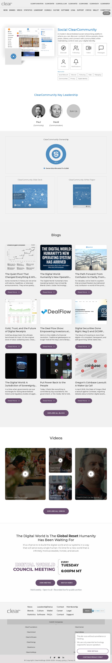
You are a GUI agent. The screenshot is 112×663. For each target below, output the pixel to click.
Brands (12, 10)
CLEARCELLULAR (61, 3)
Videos (19, 10)
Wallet (96, 10)
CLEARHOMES (83, 3)
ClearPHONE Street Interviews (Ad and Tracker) (58, 495)
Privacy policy (61, 660)
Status (88, 10)
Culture (56, 10)
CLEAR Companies (56, 622)
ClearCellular (79, 632)
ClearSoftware (31, 637)
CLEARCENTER (49, 3)
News (6, 10)
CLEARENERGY (105, 3)
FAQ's (49, 615)
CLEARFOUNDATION (37, 3)
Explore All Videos (56, 511)
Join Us (73, 111)
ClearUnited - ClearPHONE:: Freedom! (60, 469)
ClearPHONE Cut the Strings (87, 497)
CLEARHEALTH (94, 3)
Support (80, 10)
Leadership (38, 10)
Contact (60, 615)
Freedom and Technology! (17, 497)
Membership (72, 607)
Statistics (28, 10)
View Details (92, 651)
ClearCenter (79, 627)
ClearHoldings (31, 652)
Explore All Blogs (56, 413)
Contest (60, 607)
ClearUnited (31, 632)
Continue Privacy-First (93, 657)
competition (105, 10)
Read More (13, 292)
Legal (73, 10)
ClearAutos (31, 647)
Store (106, 13)
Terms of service (74, 660)
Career (60, 611)
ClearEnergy (31, 642)
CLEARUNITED (72, 3)
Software (65, 10)
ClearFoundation (31, 627)
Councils (48, 10)
